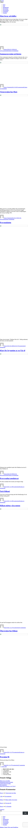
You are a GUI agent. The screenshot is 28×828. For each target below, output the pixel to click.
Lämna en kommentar (13, 50)
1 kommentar (11, 219)
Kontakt (5, 13)
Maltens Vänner (4, 827)
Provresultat (6, 10)
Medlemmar (6, 7)
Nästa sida (4, 766)
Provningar (5, 8)
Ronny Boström (7, 87)
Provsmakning (5, 222)
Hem (4, 4)
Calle (1, 796)
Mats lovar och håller (8, 16)
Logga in (2, 809)
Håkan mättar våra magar (10, 506)
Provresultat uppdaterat (9, 478)
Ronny (5, 49)
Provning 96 (4, 757)
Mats (5, 765)
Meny (2, 2)
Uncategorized (4, 50)
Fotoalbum (5, 11)
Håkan (1, 799)
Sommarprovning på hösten (10, 54)
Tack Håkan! (5, 491)
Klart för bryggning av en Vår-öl (12, 350)
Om (4, 6)
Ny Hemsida (8, 806)
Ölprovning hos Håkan (8, 631)
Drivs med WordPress (13, 827)
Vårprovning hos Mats (8, 92)
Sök (1, 810)
